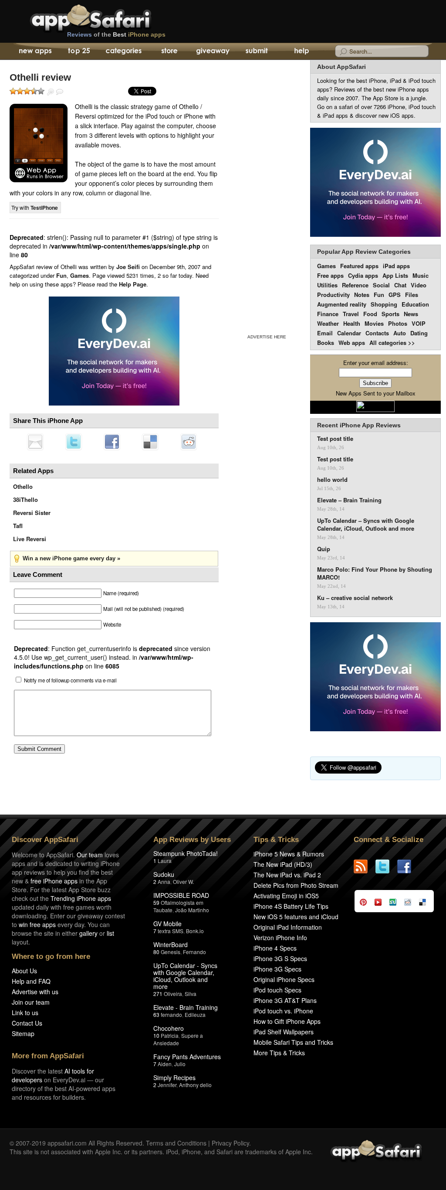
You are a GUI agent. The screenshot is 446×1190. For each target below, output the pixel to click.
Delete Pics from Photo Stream (295, 885)
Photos (397, 323)
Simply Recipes (174, 1077)
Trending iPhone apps (81, 898)
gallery (88, 933)
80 (156, 951)
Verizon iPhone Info (280, 937)
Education (415, 304)
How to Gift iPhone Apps (287, 1021)
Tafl (18, 526)
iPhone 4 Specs (275, 948)
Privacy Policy (230, 1143)
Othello (23, 486)
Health (351, 323)
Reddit (188, 441)
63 (156, 1014)
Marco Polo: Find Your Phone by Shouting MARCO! (374, 573)
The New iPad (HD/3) (282, 864)
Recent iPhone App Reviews (359, 425)
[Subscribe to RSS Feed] (364, 866)
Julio (180, 1063)
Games (79, 275)
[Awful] (13, 91)
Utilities (327, 285)
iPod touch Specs (277, 989)
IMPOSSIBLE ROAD (181, 895)
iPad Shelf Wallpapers (283, 1031)
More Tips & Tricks (279, 1052)
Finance (327, 314)
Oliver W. (183, 881)
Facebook (112, 441)
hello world (332, 480)
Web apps (351, 342)
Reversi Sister (32, 512)
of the (116, 34)
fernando (171, 1014)
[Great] (33, 91)
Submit (257, 51)
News (411, 314)
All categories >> (392, 342)
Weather (328, 323)
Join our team (31, 1002)
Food (370, 314)
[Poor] (20, 91)
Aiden (165, 1063)
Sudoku (163, 874)
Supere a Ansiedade (178, 1039)
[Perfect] (40, 91)
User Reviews (59, 92)
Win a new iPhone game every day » (71, 558)
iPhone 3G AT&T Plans (285, 1000)
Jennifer (167, 1084)
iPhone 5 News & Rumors (288, 853)
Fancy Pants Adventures (187, 1056)
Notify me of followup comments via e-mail (70, 680)
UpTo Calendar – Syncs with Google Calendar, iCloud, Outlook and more (365, 524)
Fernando (194, 951)
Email (325, 333)
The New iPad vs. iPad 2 (287, 874)
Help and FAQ (31, 981)
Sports (390, 314)
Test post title (335, 439)
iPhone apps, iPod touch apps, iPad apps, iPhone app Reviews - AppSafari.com (109, 17)
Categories (123, 51)
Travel (351, 314)
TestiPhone (44, 207)
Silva (190, 993)
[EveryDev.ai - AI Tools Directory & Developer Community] (375, 183)
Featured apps (359, 266)
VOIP (419, 323)
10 (156, 1035)
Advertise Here (266, 336)
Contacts (377, 333)
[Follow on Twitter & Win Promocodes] (386, 866)
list (110, 933)
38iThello (25, 499)
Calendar (349, 333)
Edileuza (195, 1014)
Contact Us (27, 1023)
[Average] (27, 91)
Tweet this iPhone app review (73, 441)
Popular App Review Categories (364, 251)
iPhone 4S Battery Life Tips (290, 906)
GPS (395, 294)
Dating (419, 333)
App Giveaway (212, 51)
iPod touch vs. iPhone (283, 1010)
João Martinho (192, 910)
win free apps (37, 924)
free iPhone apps (54, 880)
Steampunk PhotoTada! (185, 853)
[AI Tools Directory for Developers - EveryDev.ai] (375, 677)
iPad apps (396, 266)
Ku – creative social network (355, 598)
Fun (61, 275)
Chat (400, 285)
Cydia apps (363, 275)
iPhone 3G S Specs (280, 958)
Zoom (50, 92)
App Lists (395, 275)
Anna (164, 881)
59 (156, 902)
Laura (165, 860)
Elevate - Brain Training (185, 1007)
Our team (90, 854)
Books (325, 342)
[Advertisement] (266, 195)
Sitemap (23, 1033)
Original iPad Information (287, 927)
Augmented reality (341, 304)
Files (411, 294)
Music (420, 275)
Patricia (170, 1035)
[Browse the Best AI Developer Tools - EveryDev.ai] (114, 352)
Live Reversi (29, 539)
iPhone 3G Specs (277, 969)
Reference (355, 285)
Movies (374, 323)
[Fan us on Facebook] (408, 866)
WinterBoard (170, 944)
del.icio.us (150, 441)
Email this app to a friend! (35, 441)
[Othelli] (39, 143)
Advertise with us (35, 991)
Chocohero (168, 1028)
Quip (323, 549)
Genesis (170, 951)
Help (301, 51)
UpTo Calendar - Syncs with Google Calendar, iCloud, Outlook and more (185, 976)
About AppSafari (341, 66)
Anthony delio (195, 1084)
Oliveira (173, 993)
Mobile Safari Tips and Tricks (293, 1042)
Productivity (333, 294)
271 (157, 993)
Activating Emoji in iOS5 (286, 895)
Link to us (25, 1012)
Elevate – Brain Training (349, 500)
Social (381, 285)
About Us (24, 970)
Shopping (384, 304)
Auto (399, 333)
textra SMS (170, 930)
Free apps (330, 275)
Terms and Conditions (176, 1143)
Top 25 (79, 51)
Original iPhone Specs (283, 979)
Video (418, 285)
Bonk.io (195, 930)
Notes (361, 294)
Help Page (132, 284)
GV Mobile (167, 923)
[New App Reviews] (35, 51)
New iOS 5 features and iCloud (295, 916)
